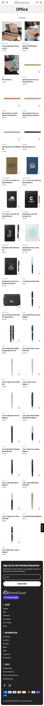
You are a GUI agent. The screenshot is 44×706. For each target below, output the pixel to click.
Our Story (6, 640)
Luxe (23, 278)
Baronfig (24, 77)
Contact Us (6, 654)
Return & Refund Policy (10, 675)
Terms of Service (8, 672)
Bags (4, 612)
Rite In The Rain (6, 178)
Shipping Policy (8, 679)
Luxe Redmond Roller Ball (30, 281)
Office (5, 626)
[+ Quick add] (19, 38)
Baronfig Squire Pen (28, 147)
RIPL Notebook (7, 79)
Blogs (5, 647)
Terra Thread (5, 312)
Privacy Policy (7, 668)
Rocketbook (25, 211)
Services (6, 644)
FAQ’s (4, 651)
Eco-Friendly (7, 622)
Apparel (5, 608)
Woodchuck (5, 43)
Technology (7, 619)
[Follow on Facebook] (4, 685)
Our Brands (6, 636)
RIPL (3, 77)
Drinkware (6, 615)
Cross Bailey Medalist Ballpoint (32, 516)
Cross (23, 312)
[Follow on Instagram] (9, 685)
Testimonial (7, 658)
